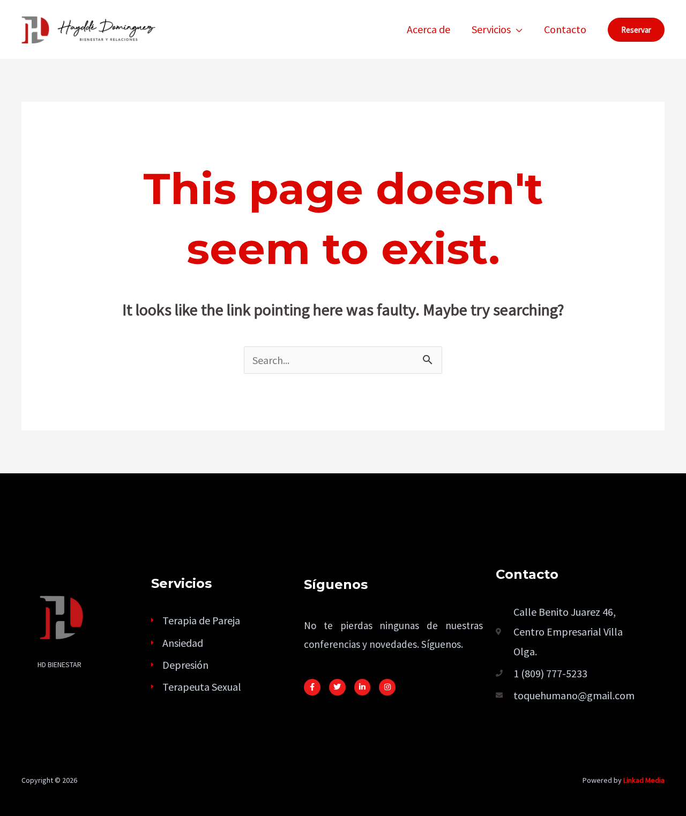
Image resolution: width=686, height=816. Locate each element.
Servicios (491, 29)
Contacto (565, 29)
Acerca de (428, 29)
